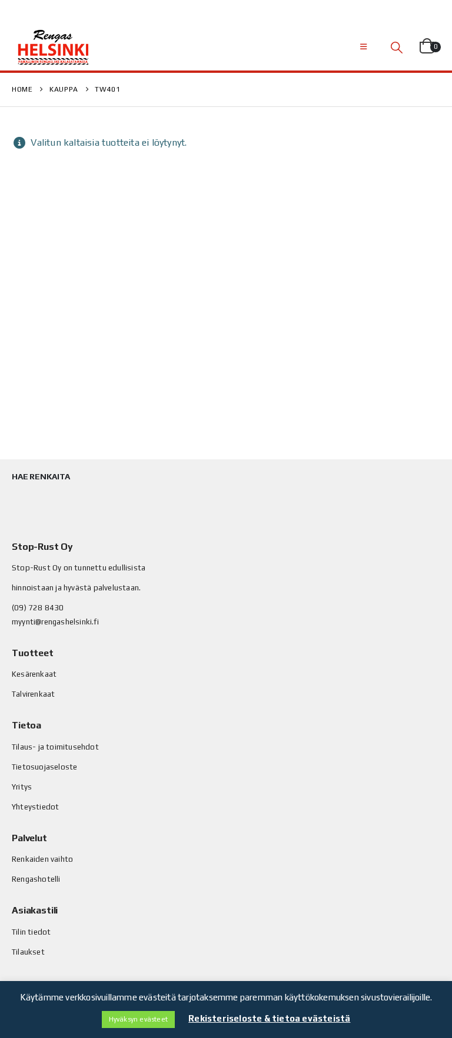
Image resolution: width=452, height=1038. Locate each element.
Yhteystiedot (35, 806)
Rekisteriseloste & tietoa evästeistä (269, 1018)
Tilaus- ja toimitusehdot (55, 747)
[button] (363, 47)
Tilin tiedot (31, 932)
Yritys (22, 786)
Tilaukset (28, 952)
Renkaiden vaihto (42, 859)
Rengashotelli (36, 879)
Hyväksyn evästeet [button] (138, 1019)
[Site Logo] (53, 47)
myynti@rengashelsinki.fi (55, 621)
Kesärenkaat (34, 674)
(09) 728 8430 (38, 607)
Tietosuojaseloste (44, 766)
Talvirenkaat (33, 694)
